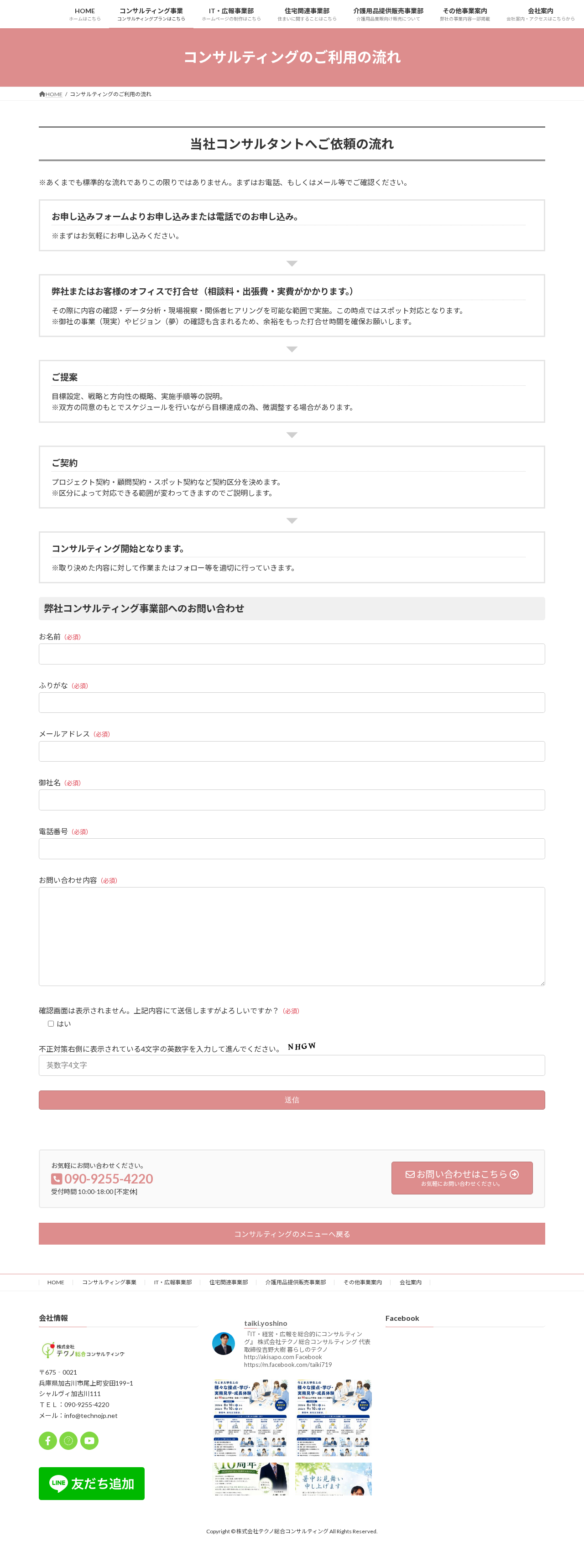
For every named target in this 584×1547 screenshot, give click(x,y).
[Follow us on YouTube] (89, 1441)
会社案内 (411, 1282)
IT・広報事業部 (173, 1282)
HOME (55, 1282)
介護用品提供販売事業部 (296, 1282)
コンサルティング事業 (109, 1282)
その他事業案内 (363, 1282)
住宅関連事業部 (228, 1282)
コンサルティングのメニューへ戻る (292, 1234)
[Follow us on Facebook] (48, 1441)
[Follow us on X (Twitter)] (68, 1441)
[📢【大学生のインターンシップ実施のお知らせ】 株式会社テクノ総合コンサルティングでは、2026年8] (333, 1418)
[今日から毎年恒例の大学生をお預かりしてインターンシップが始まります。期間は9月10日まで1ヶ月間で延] (250, 1418)
